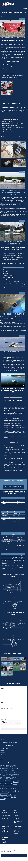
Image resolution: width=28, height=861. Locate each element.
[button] (26, 845)
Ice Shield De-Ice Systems (13, 314)
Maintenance (16, 816)
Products (4, 810)
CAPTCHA (3, 719)
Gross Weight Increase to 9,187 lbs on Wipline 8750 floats (13, 192)
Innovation (2, 750)
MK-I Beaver (8, 789)
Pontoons (3, 795)
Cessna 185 (6, 774)
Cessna (6, 770)
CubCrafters (14, 778)
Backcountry (4, 768)
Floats (16, 782)
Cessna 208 (3, 775)
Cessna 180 (8, 772)
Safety (1, 757)
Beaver (11, 768)
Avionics (15, 812)
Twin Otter (8, 797)
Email (3, 702)
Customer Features (4, 748)
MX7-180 (2, 793)
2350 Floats (9, 765)
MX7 (17, 791)
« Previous (3, 16)
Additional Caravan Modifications (13, 243)
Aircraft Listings (5, 828)
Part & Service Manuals (18, 828)
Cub (9, 778)
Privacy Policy (17, 859)
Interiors (15, 813)
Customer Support (17, 827)
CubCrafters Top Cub (4, 780)
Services (15, 810)
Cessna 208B (10, 775)
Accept (14, 855)
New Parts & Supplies (6, 815)
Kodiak (15, 784)
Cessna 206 (14, 774)
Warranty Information (18, 831)
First (2, 693)
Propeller (11, 795)
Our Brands (4, 842)
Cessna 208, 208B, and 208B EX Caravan (13, 397)
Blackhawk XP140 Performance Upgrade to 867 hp (13, 267)
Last (1, 698)
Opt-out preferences (11, 859)
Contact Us (16, 833)
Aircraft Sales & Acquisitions (19, 819)
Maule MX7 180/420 (8, 787)
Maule (2, 785)
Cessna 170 (11, 770)
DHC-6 (11, 782)
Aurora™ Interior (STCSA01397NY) (10, 253)
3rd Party (3, 765)
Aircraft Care (2, 752)
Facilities (3, 839)
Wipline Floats (4, 812)
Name (2, 688)
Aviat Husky (14, 766)
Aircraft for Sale (5, 818)
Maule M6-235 (9, 785)
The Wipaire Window (9, 742)
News (1, 759)
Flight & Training (3, 754)
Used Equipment (5, 816)
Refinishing (16, 815)
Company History (5, 841)
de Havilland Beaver (13, 780)
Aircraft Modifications (6, 813)
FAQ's (15, 830)
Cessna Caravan (10, 777)
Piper (6, 793)
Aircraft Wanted (5, 830)
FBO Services (16, 818)
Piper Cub (11, 793)
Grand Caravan (6, 784)
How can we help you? (6, 708)
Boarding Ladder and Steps (13, 38)
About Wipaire (5, 837)
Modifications (9, 791)
